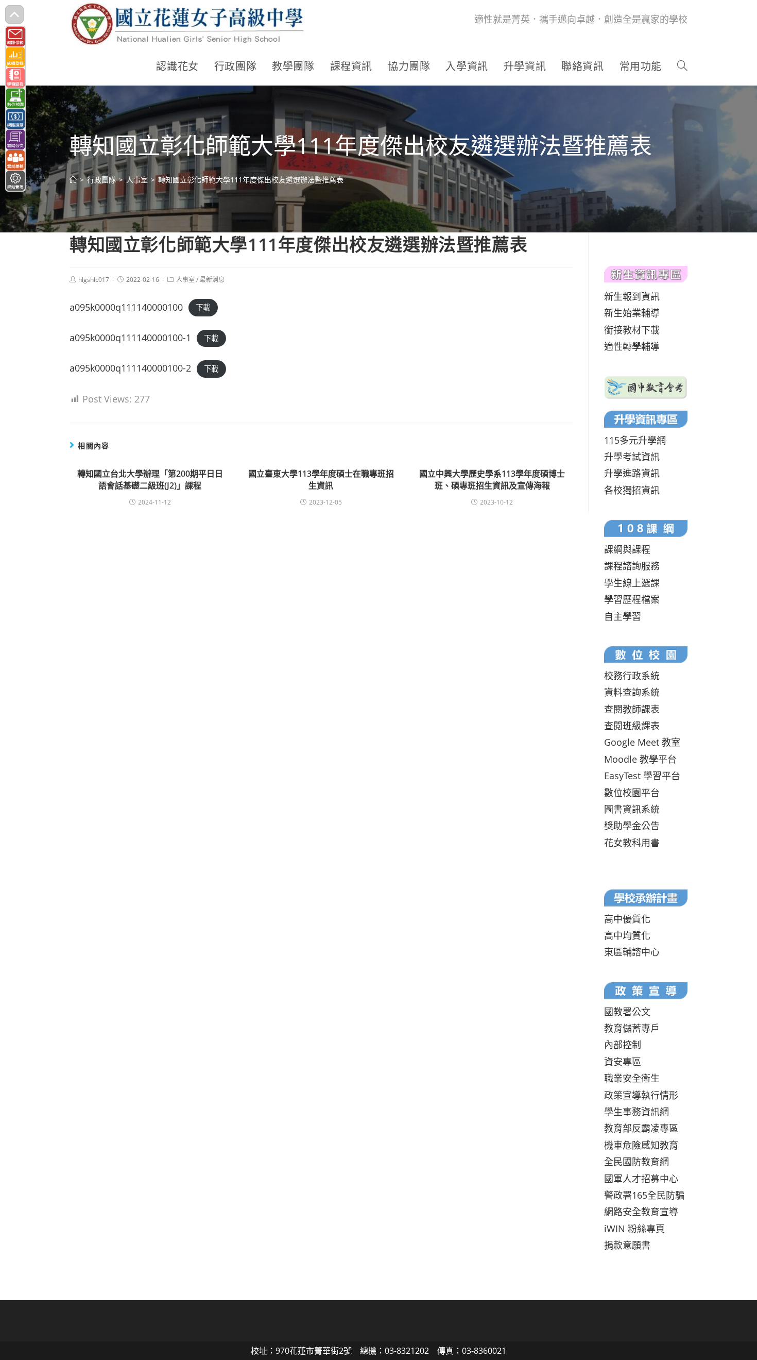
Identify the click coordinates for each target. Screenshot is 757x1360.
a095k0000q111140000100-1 (130, 337)
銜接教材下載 (632, 330)
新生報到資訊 (632, 296)
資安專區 (622, 1061)
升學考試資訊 (632, 456)
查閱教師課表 (632, 709)
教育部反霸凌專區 (641, 1128)
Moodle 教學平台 (640, 759)
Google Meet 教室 (642, 742)
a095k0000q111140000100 (126, 307)
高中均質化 (627, 935)
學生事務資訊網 (636, 1111)
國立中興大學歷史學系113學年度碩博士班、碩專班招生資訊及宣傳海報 (492, 479)
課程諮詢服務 (632, 566)
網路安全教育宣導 (641, 1211)
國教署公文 (627, 1011)
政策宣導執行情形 (641, 1095)
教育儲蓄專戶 (632, 1028)
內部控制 (622, 1044)
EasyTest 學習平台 (642, 775)
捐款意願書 (627, 1245)
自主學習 (622, 616)
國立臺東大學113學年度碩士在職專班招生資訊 (321, 479)
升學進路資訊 (632, 473)
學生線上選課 (632, 583)
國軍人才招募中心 (641, 1178)
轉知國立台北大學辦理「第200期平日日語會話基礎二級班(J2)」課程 (150, 479)
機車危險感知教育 (641, 1145)
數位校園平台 (632, 792)
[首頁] (73, 179)
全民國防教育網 (636, 1161)
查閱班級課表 (632, 725)
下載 (203, 308)
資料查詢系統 (632, 692)
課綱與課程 (627, 549)
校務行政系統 (632, 675)
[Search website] (682, 66)
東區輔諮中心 (632, 952)
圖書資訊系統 (632, 809)
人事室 (185, 279)
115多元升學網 (635, 440)
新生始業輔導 (632, 313)
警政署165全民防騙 (644, 1195)
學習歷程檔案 (632, 599)
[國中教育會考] (645, 386)
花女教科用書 (632, 842)
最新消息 (212, 279)
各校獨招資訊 (632, 490)
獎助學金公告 (632, 825)
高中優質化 (627, 919)
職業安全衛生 (632, 1078)
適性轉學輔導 (632, 346)
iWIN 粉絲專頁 (634, 1228)
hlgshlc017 (93, 279)
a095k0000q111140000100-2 (130, 368)
